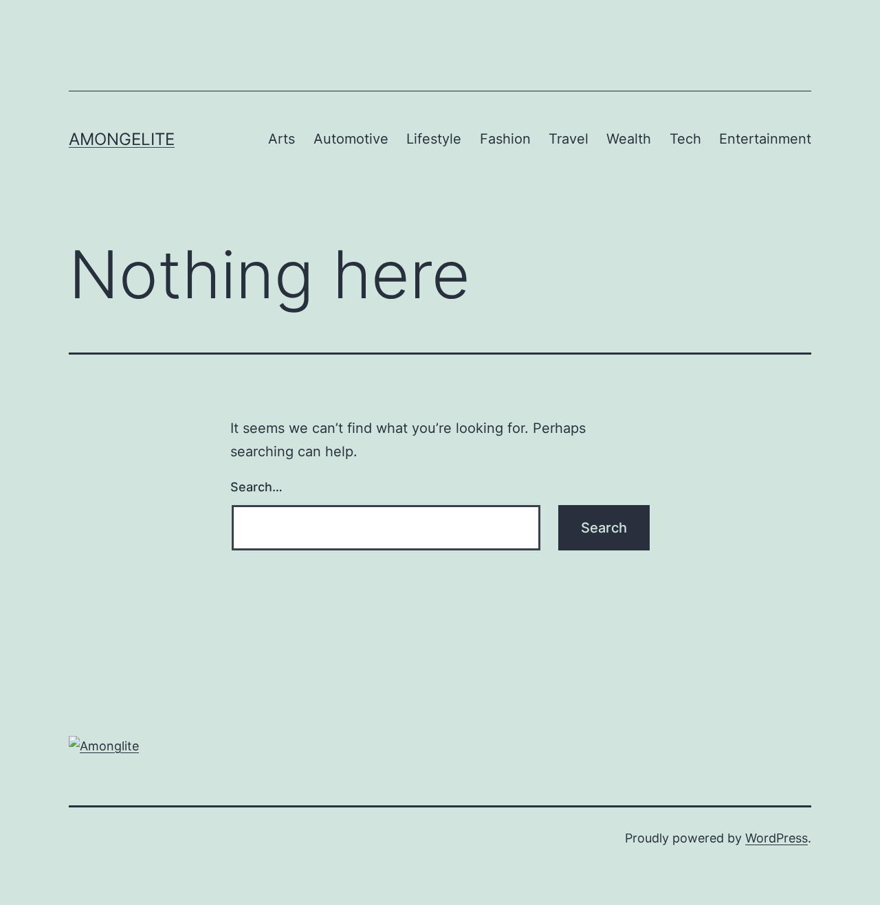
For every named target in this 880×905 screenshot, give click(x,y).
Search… (256, 487)
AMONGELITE (122, 139)
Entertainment (765, 139)
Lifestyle (433, 139)
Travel (568, 139)
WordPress (776, 838)
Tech (685, 139)
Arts (281, 139)
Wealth (628, 139)
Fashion (505, 139)
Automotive (351, 139)
